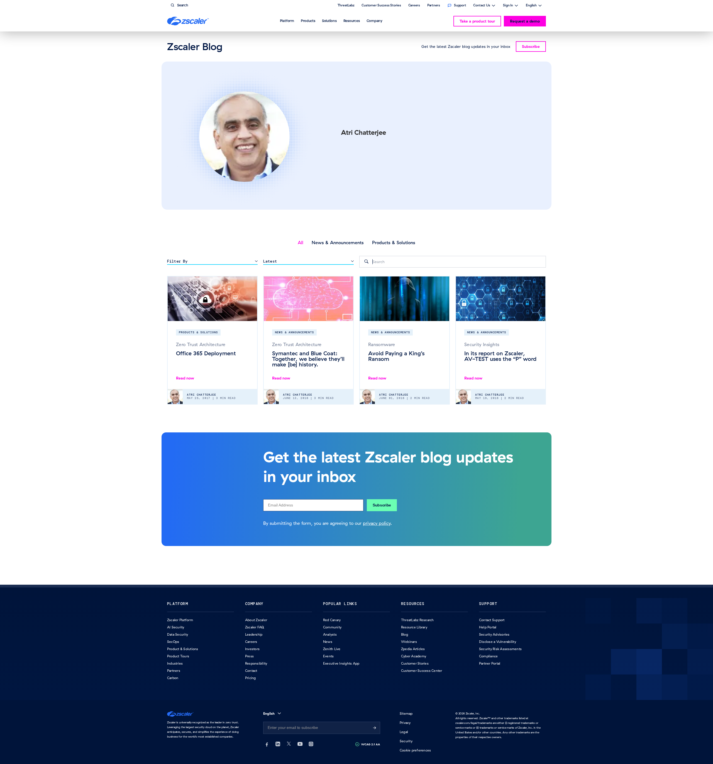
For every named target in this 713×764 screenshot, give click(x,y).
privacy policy (376, 523)
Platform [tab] (287, 20)
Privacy (405, 723)
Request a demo (525, 21)
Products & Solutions (393, 242)
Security (406, 741)
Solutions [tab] (329, 20)
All (300, 242)
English (531, 6)
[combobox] (452, 262)
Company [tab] (374, 20)
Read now (185, 378)
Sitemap (406, 713)
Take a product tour (477, 21)
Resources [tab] (351, 20)
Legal (404, 732)
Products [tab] (308, 20)
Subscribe (382, 505)
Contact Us (481, 6)
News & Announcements (338, 242)
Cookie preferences (415, 750)
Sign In (508, 6)
